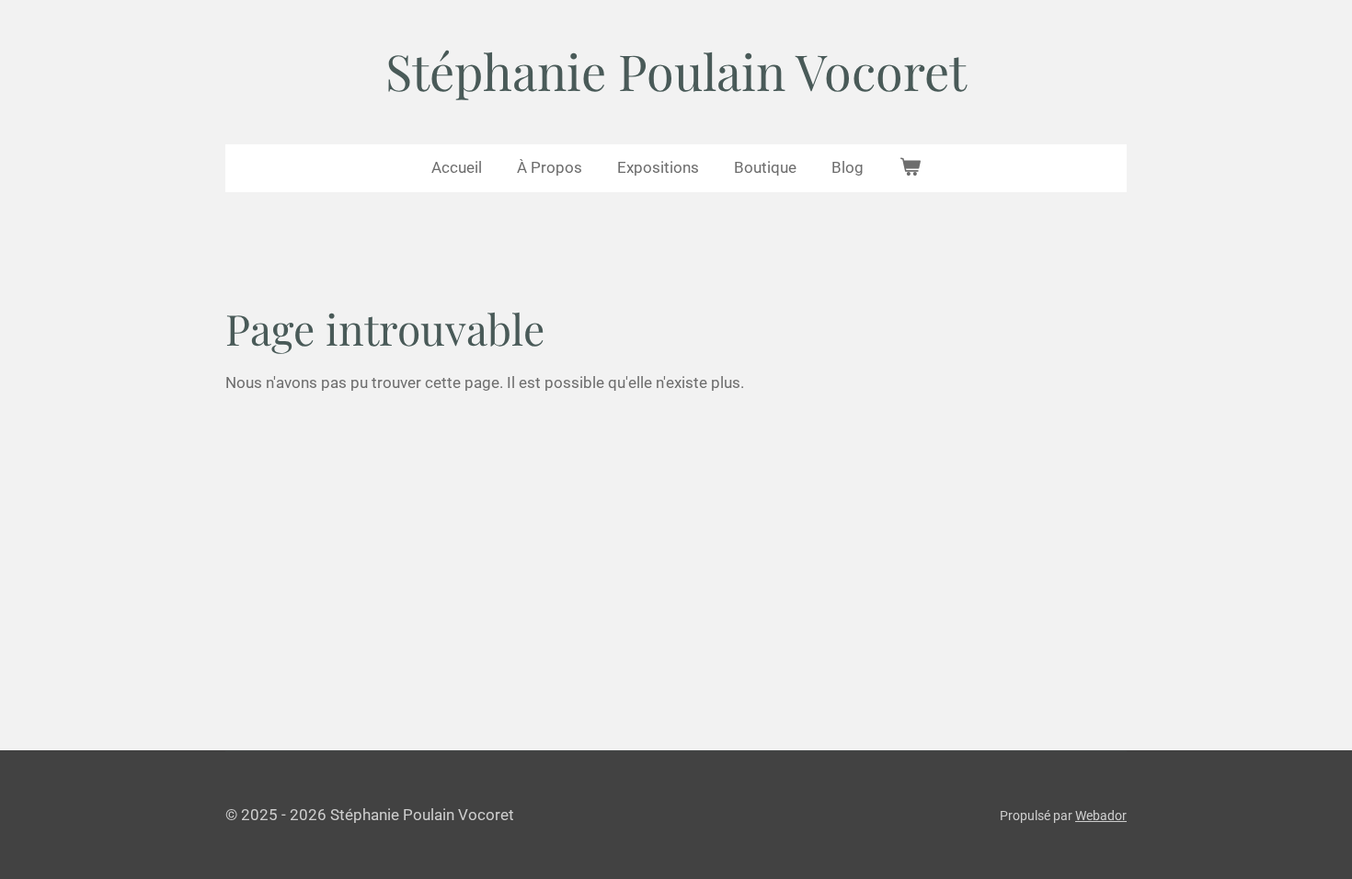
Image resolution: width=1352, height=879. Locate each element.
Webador (1101, 815)
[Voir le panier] (910, 168)
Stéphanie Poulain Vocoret (676, 71)
